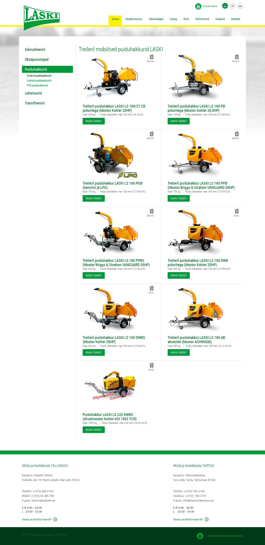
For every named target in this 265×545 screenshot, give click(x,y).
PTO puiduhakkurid (37, 85)
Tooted (115, 19)
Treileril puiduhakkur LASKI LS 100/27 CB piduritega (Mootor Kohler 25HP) (114, 108)
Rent (186, 19)
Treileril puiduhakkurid (39, 75)
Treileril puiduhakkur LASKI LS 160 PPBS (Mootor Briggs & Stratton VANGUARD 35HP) (116, 262)
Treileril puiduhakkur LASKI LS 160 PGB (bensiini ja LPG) (112, 185)
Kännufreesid (35, 49)
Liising (173, 19)
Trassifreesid (34, 103)
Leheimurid (33, 93)
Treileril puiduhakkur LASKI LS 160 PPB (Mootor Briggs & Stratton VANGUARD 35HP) (201, 185)
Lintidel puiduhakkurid (39, 80)
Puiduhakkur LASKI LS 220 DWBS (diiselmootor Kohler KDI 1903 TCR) (110, 416)
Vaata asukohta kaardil (36, 519)
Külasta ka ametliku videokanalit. (225, 535)
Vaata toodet (94, 121)
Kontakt (235, 19)
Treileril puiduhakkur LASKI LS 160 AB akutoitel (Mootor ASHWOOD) (196, 339)
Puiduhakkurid (36, 69)
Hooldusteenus (134, 19)
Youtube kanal (209, 6)
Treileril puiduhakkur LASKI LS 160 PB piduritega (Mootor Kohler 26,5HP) (196, 108)
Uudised (220, 19)
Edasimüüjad (156, 19)
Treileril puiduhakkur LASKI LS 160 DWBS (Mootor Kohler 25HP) (114, 339)
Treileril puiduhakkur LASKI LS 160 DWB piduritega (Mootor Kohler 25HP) (198, 262)
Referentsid (202, 19)
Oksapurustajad (36, 59)
